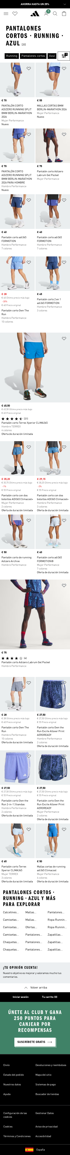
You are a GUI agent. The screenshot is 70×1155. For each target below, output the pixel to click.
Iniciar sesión (21, 997)
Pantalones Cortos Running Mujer (32, 943)
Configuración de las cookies (15, 1115)
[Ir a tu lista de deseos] (14, 13)
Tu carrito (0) (49, 997)
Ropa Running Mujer (57, 928)
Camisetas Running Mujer (10, 935)
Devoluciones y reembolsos (50, 1065)
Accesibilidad (43, 1136)
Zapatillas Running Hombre (54, 943)
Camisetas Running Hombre (10, 928)
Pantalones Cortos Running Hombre (32, 935)
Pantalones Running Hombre (32, 950)
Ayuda (6, 1094)
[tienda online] (34, 15)
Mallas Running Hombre (31, 913)
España (40, 1149)
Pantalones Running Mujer (55, 913)
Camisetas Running (10, 920)
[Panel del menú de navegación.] (5, 13)
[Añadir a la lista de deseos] (29, 69)
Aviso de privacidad (46, 1126)
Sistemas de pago (45, 1084)
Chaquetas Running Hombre (10, 950)
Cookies (8, 1126)
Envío (6, 1065)
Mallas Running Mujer (31, 920)
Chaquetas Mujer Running (10, 943)
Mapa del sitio (43, 1075)
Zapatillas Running (54, 935)
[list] (29, 56)
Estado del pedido (13, 1075)
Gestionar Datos (44, 1113)
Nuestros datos (12, 1084)
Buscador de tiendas (47, 1094)
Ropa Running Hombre (57, 920)
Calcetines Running (10, 913)
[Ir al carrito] (64, 13)
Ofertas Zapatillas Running (31, 928)
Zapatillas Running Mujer (54, 950)
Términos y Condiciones (17, 1136)
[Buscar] (55, 13)
